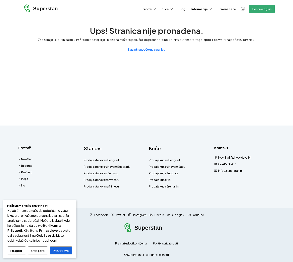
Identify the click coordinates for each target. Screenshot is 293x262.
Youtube (198, 215)
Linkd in (159, 215)
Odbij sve (38, 250)
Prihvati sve (61, 250)
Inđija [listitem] (24, 179)
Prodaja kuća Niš (159, 180)
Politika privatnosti (165, 243)
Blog (182, 9)
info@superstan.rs (230, 170)
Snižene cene (227, 9)
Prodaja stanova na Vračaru (101, 180)
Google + (178, 215)
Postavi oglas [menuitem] (261, 9)
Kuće (165, 9)
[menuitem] (243, 9)
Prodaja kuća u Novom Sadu (167, 166)
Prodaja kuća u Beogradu (165, 160)
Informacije (199, 9)
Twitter (120, 215)
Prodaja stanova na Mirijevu (101, 186)
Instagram (139, 215)
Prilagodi (16, 250)
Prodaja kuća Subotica (163, 173)
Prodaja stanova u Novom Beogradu (107, 166)
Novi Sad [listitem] (26, 159)
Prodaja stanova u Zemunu (101, 173)
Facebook (101, 215)
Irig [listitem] (23, 185)
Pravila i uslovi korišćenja (131, 243)
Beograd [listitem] (26, 165)
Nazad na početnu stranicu (146, 49)
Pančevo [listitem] (26, 172)
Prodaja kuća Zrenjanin (164, 186)
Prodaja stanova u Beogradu (102, 160)
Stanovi (146, 9)
